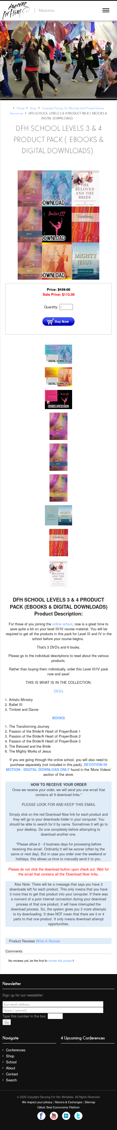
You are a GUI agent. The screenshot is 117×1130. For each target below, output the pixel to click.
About (10, 1067)
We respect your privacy (37, 1102)
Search (11, 1079)
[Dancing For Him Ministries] (16, 10)
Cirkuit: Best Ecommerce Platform (58, 1107)
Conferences (15, 1049)
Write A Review (48, 940)
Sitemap (90, 1102)
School (11, 1061)
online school (62, 623)
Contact (12, 1073)
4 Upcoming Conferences (83, 1037)
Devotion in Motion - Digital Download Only (56, 767)
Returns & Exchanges (68, 1102)
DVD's (58, 691)
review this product (60, 960)
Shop (10, 1055)
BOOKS (58, 717)
